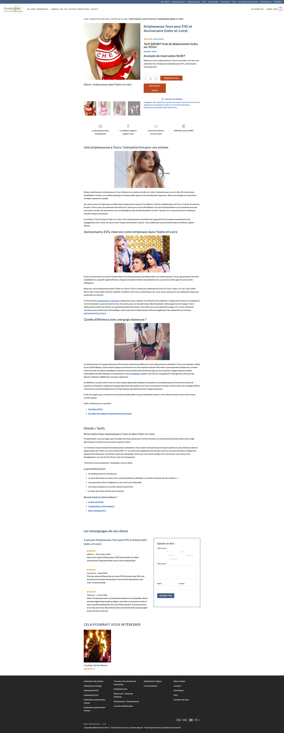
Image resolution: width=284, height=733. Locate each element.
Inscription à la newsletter (248, 2)
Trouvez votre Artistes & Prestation (125, 682)
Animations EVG (91, 695)
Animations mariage (93, 686)
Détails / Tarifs (150, 51)
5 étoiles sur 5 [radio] (163, 559)
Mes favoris (225, 2)
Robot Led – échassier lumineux (123, 695)
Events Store (104, 727)
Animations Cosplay (152, 681)
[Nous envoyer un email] (278, 2)
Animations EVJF (91, 690)
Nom (159, 583)
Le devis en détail (95, 502)
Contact (94, 9)
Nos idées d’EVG (95, 409)
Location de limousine (123, 706)
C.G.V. (104, 724)
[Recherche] (28, 9)
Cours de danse (150, 686)
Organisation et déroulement (101, 506)
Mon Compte (213, 2)
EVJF (61, 9)
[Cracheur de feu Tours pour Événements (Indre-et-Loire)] (97, 646)
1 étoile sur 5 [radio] (161, 552)
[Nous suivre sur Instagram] (276, 2)
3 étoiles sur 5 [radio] (163, 555)
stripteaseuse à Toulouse (108, 300)
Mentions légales (92, 724)
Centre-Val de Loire (118, 19)
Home (32, 9)
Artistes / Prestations (79, 9)
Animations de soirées (93, 681)
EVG (66, 9)
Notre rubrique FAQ (97, 510)
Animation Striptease (99, 19)
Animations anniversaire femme (94, 701)
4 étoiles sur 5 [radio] (180, 555)
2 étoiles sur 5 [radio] (174, 552)
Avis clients (165, 2)
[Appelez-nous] (281, 2)
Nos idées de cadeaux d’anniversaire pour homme (110, 413)
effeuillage (135, 373)
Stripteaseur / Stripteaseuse (126, 701)
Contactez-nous (194, 2)
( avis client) (158, 39)
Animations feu (120, 689)
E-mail (182, 583)
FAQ (204, 2)
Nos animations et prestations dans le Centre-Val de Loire (174, 102)
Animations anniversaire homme (94, 709)
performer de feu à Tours (95, 313)
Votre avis (162, 564)
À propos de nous (178, 2)
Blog (234, 2)
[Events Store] (13, 9)
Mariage (55, 9)
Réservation (171, 78)
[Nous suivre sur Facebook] (274, 2)
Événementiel (42, 9)
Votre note (162, 548)
